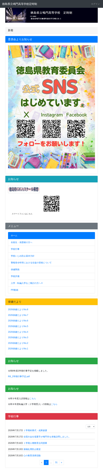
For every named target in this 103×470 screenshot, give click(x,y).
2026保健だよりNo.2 (18, 343)
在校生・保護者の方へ (21, 242)
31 (56, 462)
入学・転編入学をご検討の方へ (26, 283)
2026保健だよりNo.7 (18, 315)
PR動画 (14, 290)
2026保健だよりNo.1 (18, 348)
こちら (33, 398)
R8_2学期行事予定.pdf (19, 376)
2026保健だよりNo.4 (18, 332)
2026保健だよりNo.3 (18, 337)
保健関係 (15, 269)
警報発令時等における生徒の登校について (31, 262)
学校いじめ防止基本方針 (22, 256)
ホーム (14, 235)
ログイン (95, 4)
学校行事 (15, 249)
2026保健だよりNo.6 (18, 320)
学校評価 (15, 276)
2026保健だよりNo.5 (18, 326)
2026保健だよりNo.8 (18, 309)
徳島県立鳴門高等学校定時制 (19, 3)
